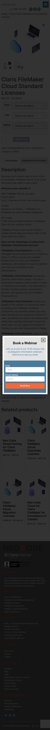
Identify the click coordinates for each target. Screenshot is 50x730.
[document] (25, 365)
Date (7, 366)
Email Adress (12, 375)
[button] (43, 340)
